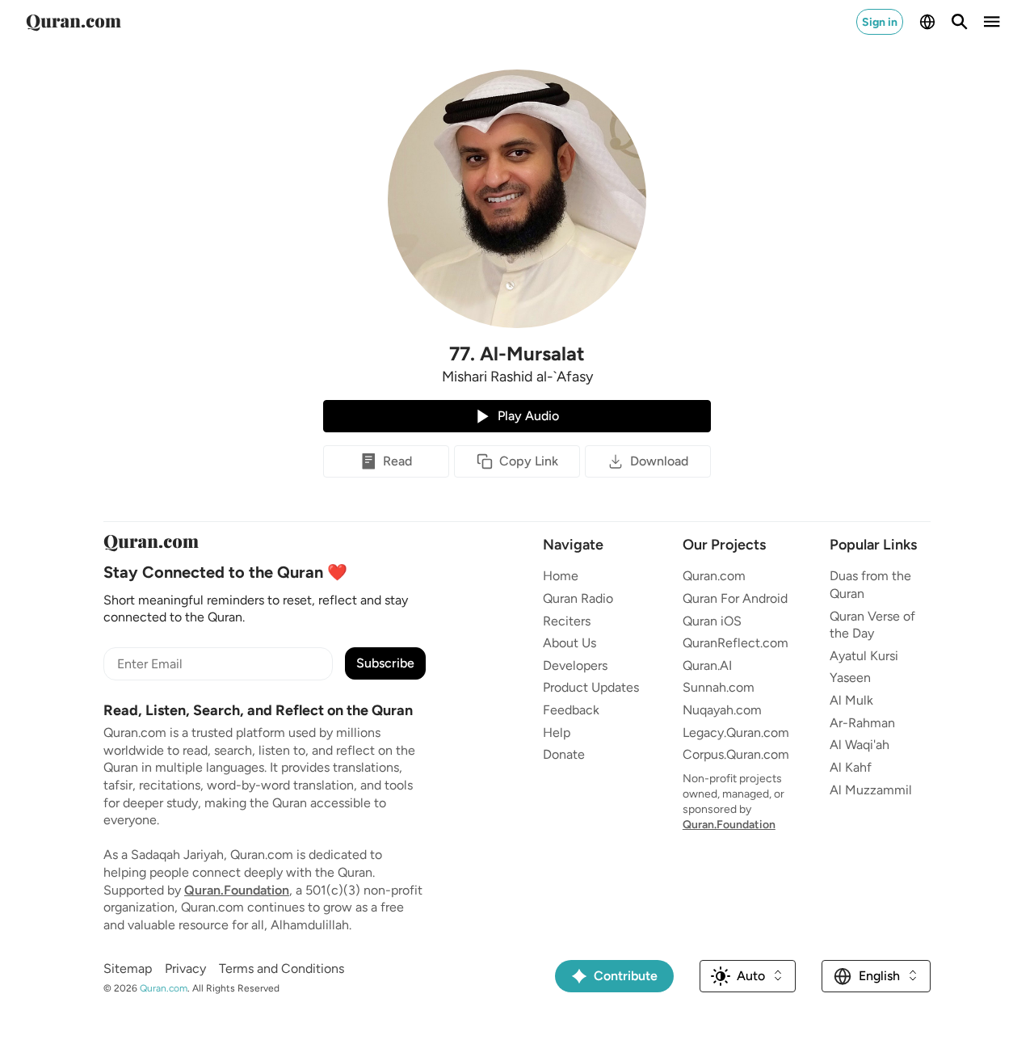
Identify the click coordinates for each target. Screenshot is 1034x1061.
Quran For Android (735, 598)
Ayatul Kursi (864, 655)
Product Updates (591, 687)
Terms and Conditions (281, 968)
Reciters (567, 621)
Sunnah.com (718, 687)
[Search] (960, 22)
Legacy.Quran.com (736, 732)
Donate (564, 754)
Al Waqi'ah (859, 744)
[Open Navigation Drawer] (992, 22)
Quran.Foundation (236, 890)
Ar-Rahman (862, 722)
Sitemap (127, 968)
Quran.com (714, 575)
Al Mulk (851, 700)
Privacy (185, 968)
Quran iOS (712, 621)
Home (560, 575)
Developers (575, 665)
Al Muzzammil (871, 790)
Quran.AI (707, 665)
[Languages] (927, 22)
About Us (569, 642)
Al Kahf (851, 767)
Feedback (571, 710)
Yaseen (850, 677)
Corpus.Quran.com (736, 754)
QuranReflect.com (735, 642)
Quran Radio (578, 598)
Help (556, 732)
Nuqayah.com (722, 710)
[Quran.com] (73, 22)
